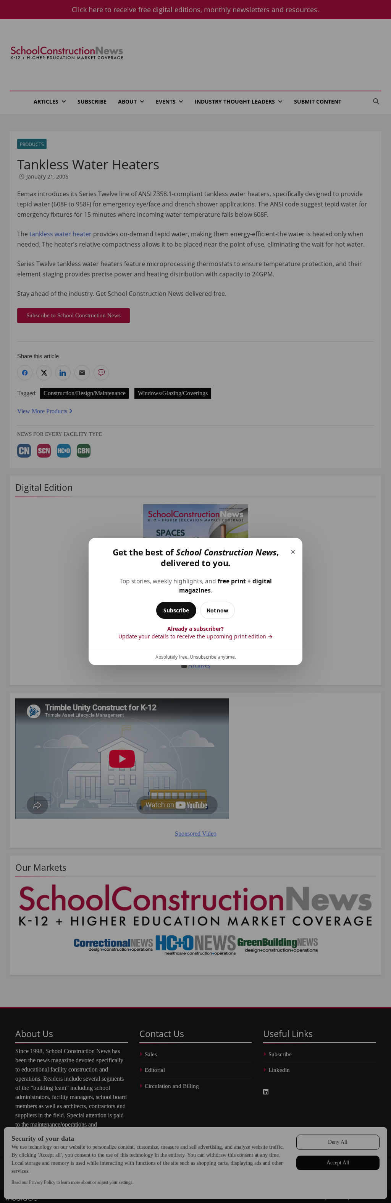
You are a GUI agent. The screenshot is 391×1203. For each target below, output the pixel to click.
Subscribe (176, 610)
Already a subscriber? (195, 632)
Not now (217, 610)
